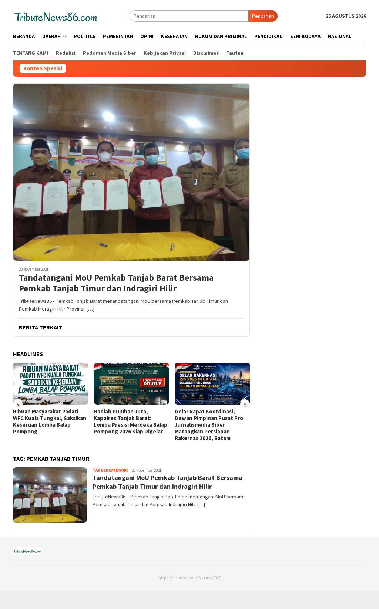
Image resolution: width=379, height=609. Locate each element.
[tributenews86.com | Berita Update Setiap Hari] (55, 15)
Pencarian (263, 16)
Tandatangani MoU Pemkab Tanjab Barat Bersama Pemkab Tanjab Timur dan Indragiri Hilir (116, 283)
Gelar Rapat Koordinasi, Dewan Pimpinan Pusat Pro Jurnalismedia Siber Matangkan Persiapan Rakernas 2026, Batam (209, 424)
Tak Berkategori (110, 470)
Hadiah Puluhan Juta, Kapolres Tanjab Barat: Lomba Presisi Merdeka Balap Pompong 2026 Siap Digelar (130, 421)
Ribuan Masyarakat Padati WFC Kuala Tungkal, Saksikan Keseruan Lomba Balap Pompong (49, 421)
